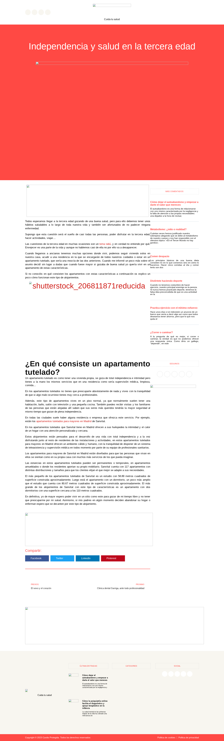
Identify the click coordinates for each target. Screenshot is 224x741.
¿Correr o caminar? (161, 332)
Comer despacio (159, 256)
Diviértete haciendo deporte (166, 281)
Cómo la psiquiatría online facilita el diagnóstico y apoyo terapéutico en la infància (94, 704)
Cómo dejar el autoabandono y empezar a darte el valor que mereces (174, 203)
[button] (37, 558)
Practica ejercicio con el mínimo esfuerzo (173, 308)
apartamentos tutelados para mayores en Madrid (63, 421)
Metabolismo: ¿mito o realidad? (168, 229)
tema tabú (105, 244)
